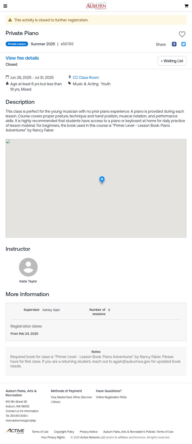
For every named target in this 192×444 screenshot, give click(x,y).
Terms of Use (165, 431)
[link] (86, 77)
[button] (182, 34)
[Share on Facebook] (174, 45)
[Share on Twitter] (183, 45)
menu (5, 6)
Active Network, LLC (93, 437)
